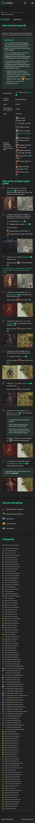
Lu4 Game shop (11, 523)
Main (4, 12)
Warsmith (15, 473)
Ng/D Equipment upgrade (14, 509)
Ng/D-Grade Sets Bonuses (14, 514)
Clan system (10, 528)
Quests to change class (18, 12)
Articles (9, 12)
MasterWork (17, 19)
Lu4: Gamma (5, 19)
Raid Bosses (10, 519)
